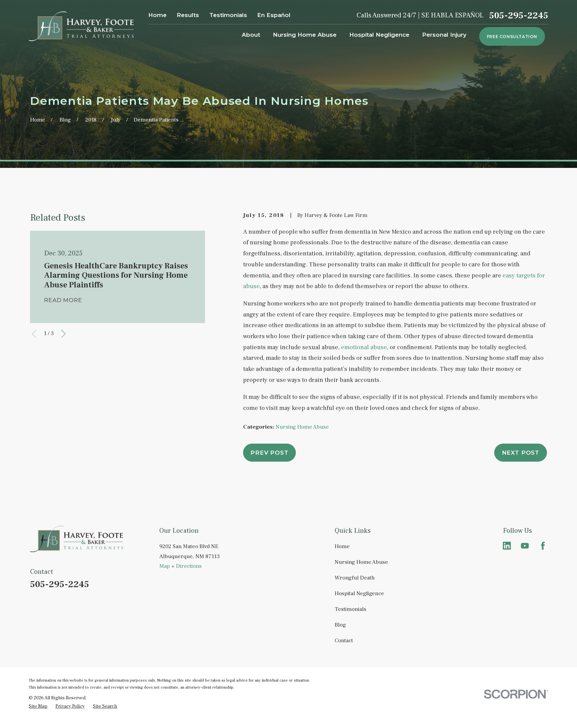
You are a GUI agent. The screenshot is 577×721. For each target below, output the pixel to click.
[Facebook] (543, 546)
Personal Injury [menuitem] (444, 34)
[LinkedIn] (507, 546)
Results (188, 15)
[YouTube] (525, 546)
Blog (340, 625)
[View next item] (63, 334)
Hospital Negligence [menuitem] (379, 34)
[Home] (81, 26)
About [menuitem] (251, 34)
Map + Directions (180, 566)
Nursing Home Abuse (302, 427)
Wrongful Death (355, 577)
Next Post (521, 452)
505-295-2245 (518, 15)
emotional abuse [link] (364, 347)
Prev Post (269, 452)
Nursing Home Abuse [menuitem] (305, 34)
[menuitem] (38, 706)
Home (157, 15)
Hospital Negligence (359, 593)
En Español (274, 15)
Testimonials (228, 15)
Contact (344, 640)
